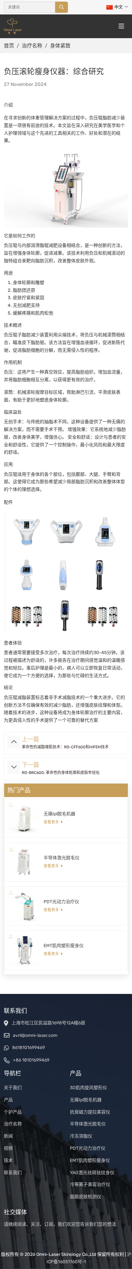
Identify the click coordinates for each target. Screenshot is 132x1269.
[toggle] (121, 26)
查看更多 (51, 822)
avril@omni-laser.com (35, 1035)
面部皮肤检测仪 (85, 1196)
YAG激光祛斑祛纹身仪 (92, 1172)
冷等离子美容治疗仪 (90, 1184)
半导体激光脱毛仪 (61, 858)
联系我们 (13, 1172)
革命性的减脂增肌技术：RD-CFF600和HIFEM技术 (65, 747)
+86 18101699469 (31, 1060)
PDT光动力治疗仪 (61, 901)
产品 (8, 1100)
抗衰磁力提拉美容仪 (90, 1112)
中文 (118, 6)
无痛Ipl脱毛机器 (59, 814)
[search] (61, 7)
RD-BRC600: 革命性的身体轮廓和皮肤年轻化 (61, 772)
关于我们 (13, 1087)
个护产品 (13, 1112)
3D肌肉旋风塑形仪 (88, 1087)
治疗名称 (13, 1124)
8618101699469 (28, 1047)
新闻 (8, 1136)
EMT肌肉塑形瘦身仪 (64, 945)
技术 (8, 1160)
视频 (8, 1148)
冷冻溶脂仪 (81, 1136)
